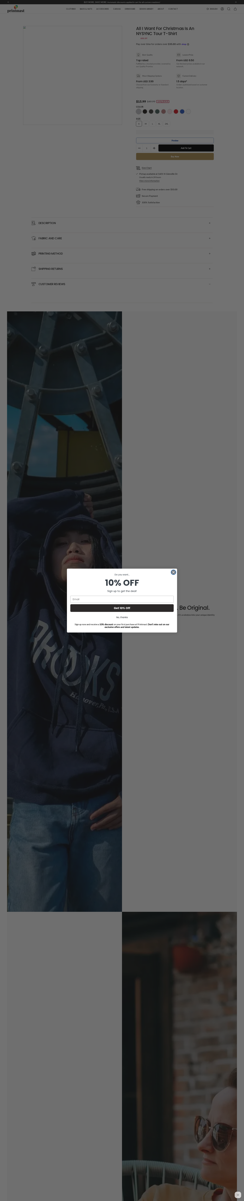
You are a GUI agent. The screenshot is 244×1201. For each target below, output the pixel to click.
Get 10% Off (122, 608)
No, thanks (122, 617)
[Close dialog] (173, 572)
